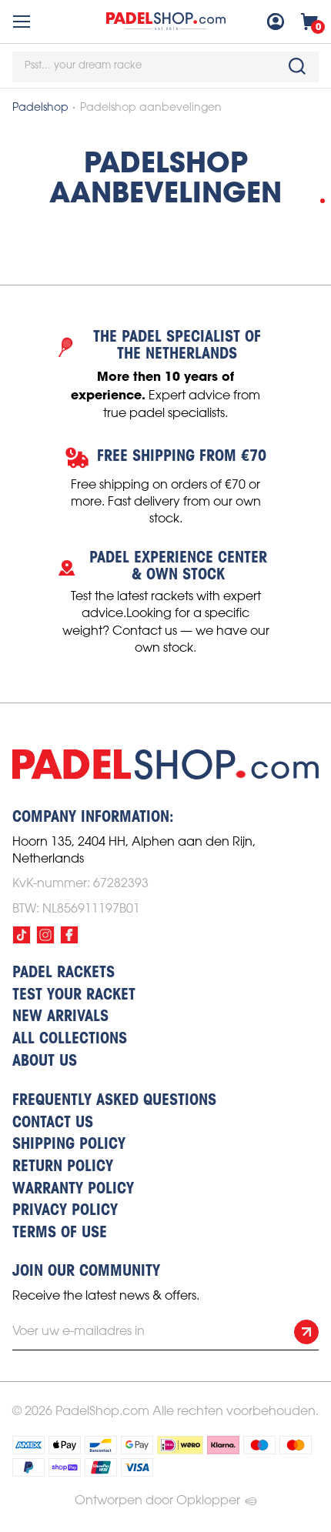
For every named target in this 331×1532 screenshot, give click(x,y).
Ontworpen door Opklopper (157, 1501)
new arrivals (60, 1017)
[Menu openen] (21, 21)
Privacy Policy (65, 1211)
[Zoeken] (297, 66)
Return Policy (62, 1167)
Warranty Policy (73, 1190)
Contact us (52, 1123)
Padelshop (40, 108)
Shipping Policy (68, 1145)
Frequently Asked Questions (114, 1101)
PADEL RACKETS (63, 973)
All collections (69, 1039)
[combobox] (165, 67)
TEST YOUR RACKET (73, 996)
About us (44, 1062)
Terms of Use (59, 1233)
